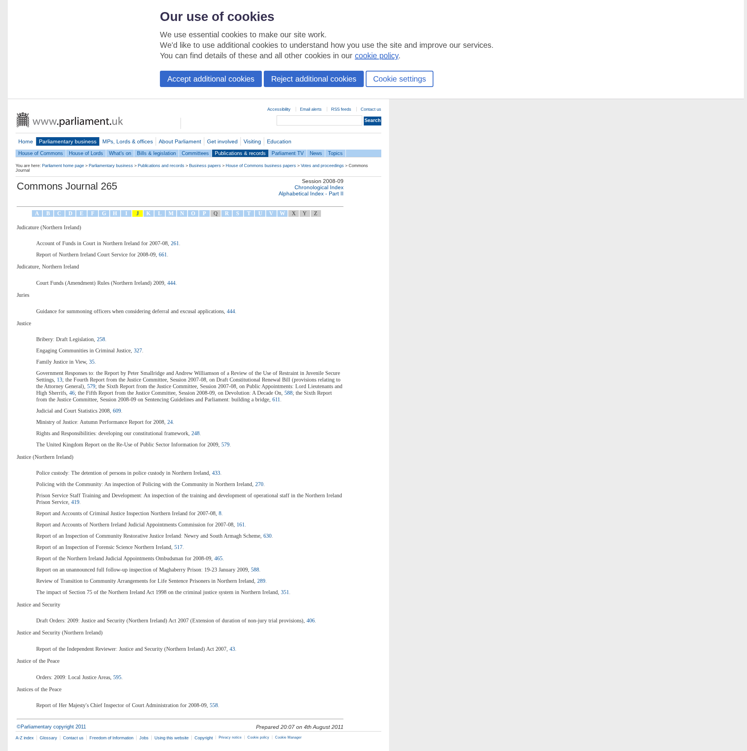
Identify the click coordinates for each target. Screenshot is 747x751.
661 (163, 254)
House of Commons (40, 153)
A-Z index (25, 737)
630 (267, 536)
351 (285, 592)
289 (261, 581)
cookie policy (376, 55)
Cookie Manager (288, 737)
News (316, 153)
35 (92, 362)
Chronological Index (319, 187)
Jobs (144, 737)
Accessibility (279, 109)
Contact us (371, 109)
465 (218, 558)
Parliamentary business (67, 141)
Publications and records (161, 165)
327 (138, 350)
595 (117, 677)
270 (259, 484)
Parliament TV (288, 153)
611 (276, 399)
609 (117, 411)
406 (311, 620)
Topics (335, 153)
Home (25, 141)
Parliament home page (63, 165)
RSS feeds (341, 109)
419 (75, 502)
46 (72, 393)
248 (195, 433)
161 (241, 524)
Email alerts (311, 109)
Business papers (205, 165)
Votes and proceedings (322, 165)
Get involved (222, 141)
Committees (195, 153)
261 (175, 243)
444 (171, 283)
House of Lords (86, 153)
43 (232, 649)
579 (91, 386)
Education (279, 141)
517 (178, 547)
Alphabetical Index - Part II (311, 193)
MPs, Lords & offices (127, 141)
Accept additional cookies (210, 79)
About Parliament (180, 141)
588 (288, 393)
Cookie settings (399, 79)
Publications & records (240, 153)
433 (216, 473)
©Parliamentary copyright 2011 (51, 727)
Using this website (171, 737)
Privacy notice (230, 737)
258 (101, 339)
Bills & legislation (156, 153)
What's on (120, 153)
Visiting (252, 141)
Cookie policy (258, 737)
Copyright (204, 737)
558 (214, 705)
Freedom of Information (111, 737)
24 (170, 422)
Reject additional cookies (313, 79)
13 (59, 379)
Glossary (48, 737)
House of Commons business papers (261, 165)
